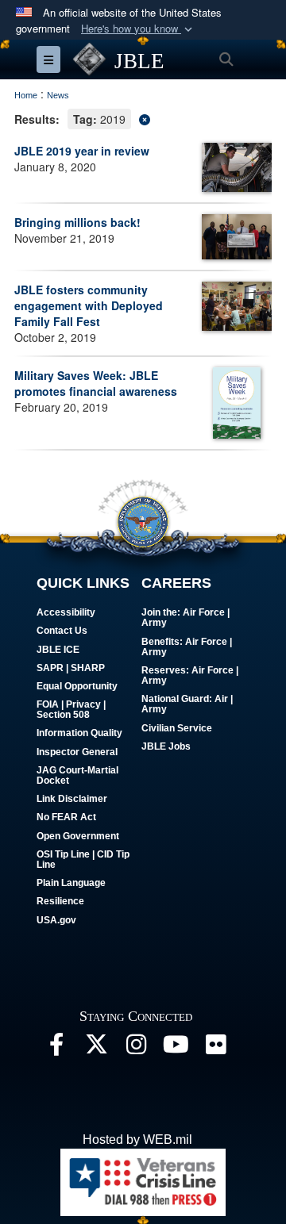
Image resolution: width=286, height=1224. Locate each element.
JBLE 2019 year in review (81, 151)
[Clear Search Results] (143, 118)
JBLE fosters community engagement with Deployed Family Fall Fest (88, 305)
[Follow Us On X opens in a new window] (96, 1048)
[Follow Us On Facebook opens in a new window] (56, 1048)
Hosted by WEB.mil (137, 1139)
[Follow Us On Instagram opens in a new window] (136, 1048)
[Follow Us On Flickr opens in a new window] (215, 1048)
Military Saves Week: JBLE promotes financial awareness (95, 383)
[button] (138, 29)
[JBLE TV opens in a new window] (175, 1048)
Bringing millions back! (77, 222)
